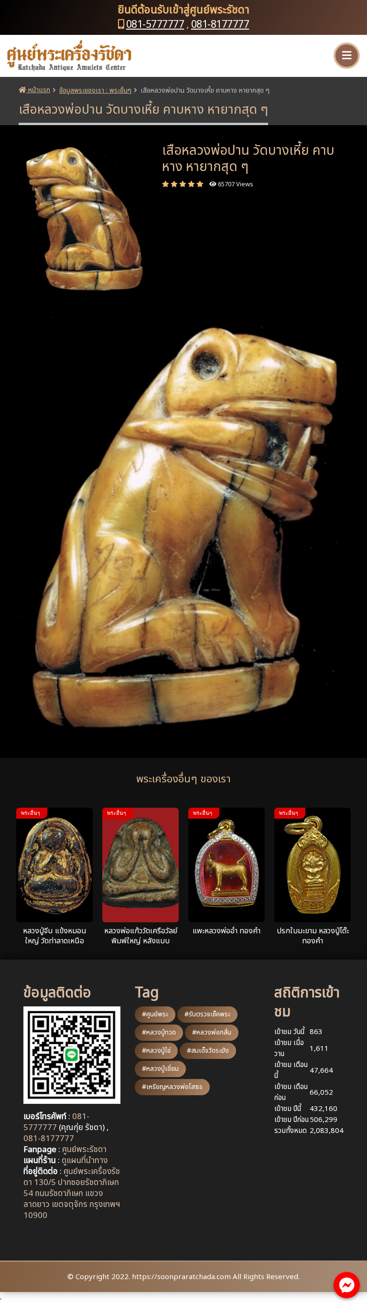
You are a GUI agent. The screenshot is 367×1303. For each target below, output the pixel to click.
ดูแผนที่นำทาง (85, 1160)
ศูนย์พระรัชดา (84, 1149)
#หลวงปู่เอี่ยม (160, 1069)
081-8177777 (220, 24)
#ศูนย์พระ (155, 1014)
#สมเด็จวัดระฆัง (208, 1051)
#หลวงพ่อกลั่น (211, 1032)
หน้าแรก (38, 90)
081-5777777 (155, 24)
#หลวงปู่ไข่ (156, 1051)
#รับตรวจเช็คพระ (207, 1014)
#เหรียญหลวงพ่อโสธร (172, 1087)
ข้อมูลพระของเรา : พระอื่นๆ (95, 90)
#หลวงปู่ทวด (159, 1032)
